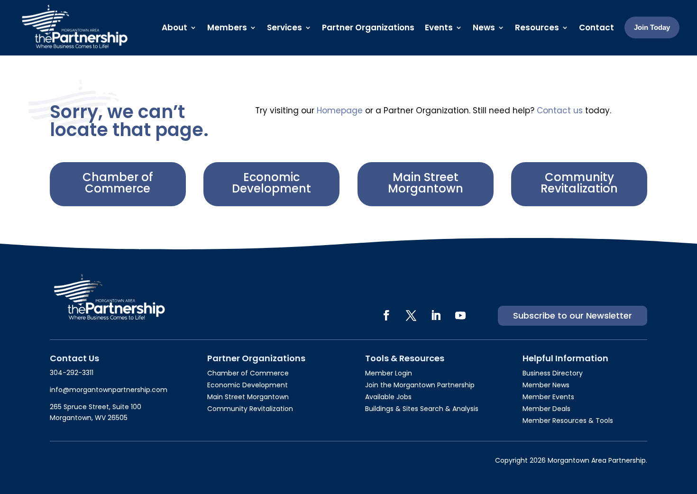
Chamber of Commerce (118, 182)
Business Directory (553, 373)
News (484, 27)
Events (439, 27)
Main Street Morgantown (425, 182)
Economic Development (271, 182)
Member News (546, 385)
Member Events (548, 397)
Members (227, 27)
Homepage (340, 110)
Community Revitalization (579, 182)
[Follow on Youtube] (460, 315)
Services (284, 27)
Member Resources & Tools (568, 420)
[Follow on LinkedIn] (435, 315)
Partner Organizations (368, 27)
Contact (596, 27)
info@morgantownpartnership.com (108, 389)
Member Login (388, 373)
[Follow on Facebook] (386, 315)
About (174, 27)
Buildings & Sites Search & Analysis (421, 408)
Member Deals (546, 408)
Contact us (560, 110)
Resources (537, 27)
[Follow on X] (411, 315)
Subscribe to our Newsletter (572, 315)
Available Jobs (388, 397)
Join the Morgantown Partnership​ (420, 385)
